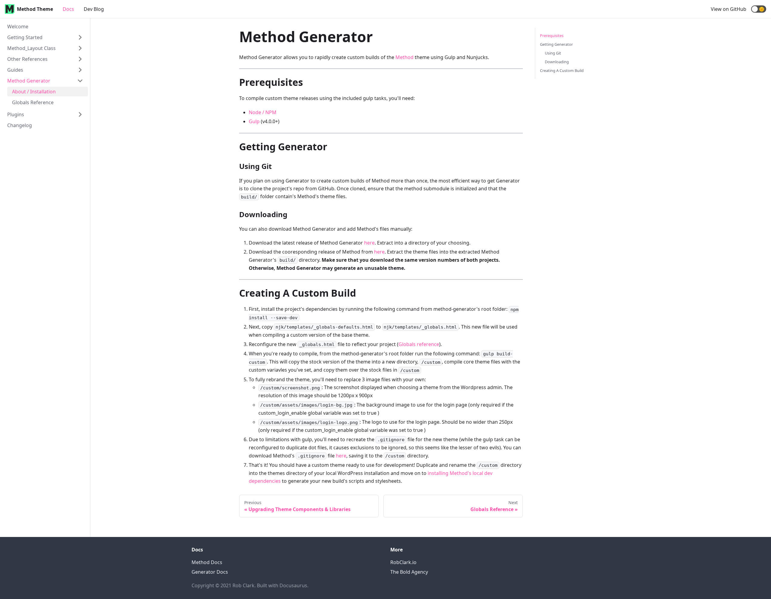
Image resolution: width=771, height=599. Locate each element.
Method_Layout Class (31, 48)
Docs (68, 9)
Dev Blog (94, 9)
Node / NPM (262, 112)
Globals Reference (33, 102)
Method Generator (28, 80)
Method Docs (207, 562)
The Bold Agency (409, 572)
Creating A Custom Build (562, 70)
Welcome (17, 26)
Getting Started (24, 37)
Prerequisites (551, 35)
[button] (758, 9)
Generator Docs (210, 572)
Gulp (254, 121)
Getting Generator (556, 44)
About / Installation (34, 91)
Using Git (553, 53)
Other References (27, 59)
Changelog (19, 125)
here (369, 242)
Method (404, 57)
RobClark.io (403, 562)
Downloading (557, 61)
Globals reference (418, 344)
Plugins (15, 114)
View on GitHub (728, 9)
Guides (15, 70)
